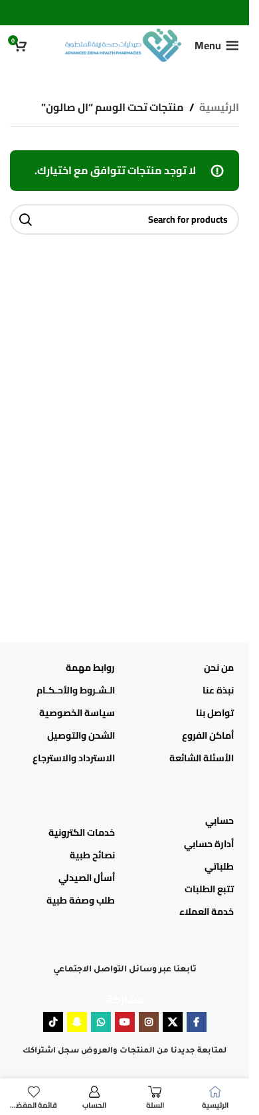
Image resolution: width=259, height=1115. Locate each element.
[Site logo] (123, 44)
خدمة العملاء (206, 911)
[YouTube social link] (125, 1022)
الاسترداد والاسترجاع (74, 758)
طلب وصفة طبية (80, 900)
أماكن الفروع (208, 735)
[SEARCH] (25, 219)
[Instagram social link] (149, 1022)
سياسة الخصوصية (77, 712)
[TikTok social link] (53, 1022)
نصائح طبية (92, 855)
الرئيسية (219, 107)
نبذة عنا (218, 690)
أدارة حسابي (209, 843)
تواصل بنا (215, 712)
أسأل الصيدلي (86, 877)
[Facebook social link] (197, 1022)
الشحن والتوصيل (81, 735)
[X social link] (173, 1022)
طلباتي (219, 866)
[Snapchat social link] (77, 1022)
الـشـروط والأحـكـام (76, 690)
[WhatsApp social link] (101, 1022)
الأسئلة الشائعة (201, 758)
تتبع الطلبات (209, 889)
